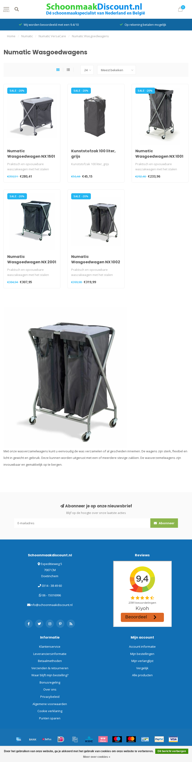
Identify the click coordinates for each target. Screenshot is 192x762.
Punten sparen (49, 718)
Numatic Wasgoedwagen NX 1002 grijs (95, 262)
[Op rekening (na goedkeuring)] (75, 739)
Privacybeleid (49, 697)
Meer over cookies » (96, 756)
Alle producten (142, 675)
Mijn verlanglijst (142, 661)
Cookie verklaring (49, 711)
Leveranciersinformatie (49, 654)
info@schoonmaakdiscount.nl (51, 605)
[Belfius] (47, 739)
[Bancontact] (145, 739)
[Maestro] (117, 739)
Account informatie (142, 646)
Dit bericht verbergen (172, 751)
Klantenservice (49, 646)
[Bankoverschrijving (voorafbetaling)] (33, 739)
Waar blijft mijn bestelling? (49, 675)
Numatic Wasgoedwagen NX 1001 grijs (159, 156)
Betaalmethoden (50, 661)
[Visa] (173, 739)
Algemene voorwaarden (50, 704)
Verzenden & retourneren (49, 668)
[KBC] (89, 739)
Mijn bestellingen (142, 654)
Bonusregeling (50, 682)
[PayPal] (159, 739)
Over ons (49, 689)
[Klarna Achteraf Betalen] (103, 739)
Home (11, 36)
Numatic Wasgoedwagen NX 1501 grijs (31, 156)
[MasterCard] (131, 739)
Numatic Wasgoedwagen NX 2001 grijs (31, 262)
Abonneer (166, 523)
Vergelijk (142, 668)
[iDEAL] (61, 739)
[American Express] (19, 739)
